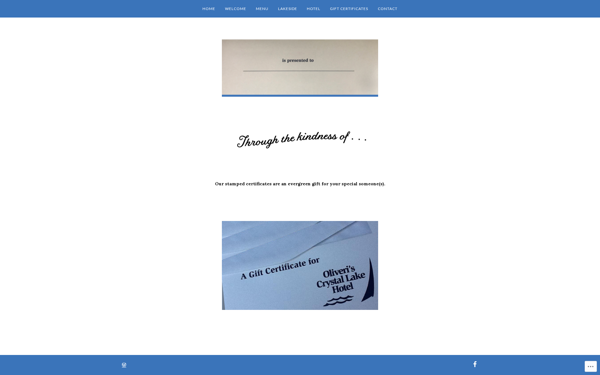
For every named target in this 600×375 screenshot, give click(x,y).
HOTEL (313, 8)
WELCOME (235, 8)
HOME (208, 8)
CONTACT (388, 8)
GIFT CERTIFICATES (349, 8)
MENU (262, 8)
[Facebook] (475, 364)
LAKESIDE (287, 8)
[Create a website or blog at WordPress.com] (124, 365)
